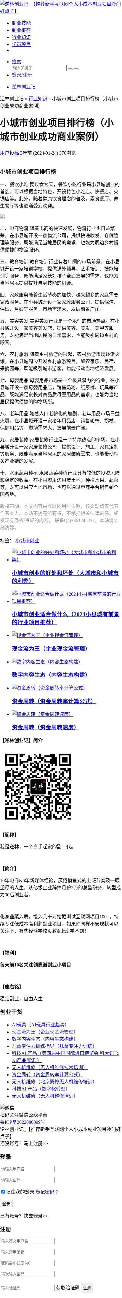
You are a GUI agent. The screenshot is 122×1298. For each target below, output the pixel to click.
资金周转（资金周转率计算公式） (54, 701)
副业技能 (21, 23)
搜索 (16, 61)
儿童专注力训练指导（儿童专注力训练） (54, 1046)
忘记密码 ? (47, 1191)
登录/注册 (22, 74)
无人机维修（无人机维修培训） (45, 1096)
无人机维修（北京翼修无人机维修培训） (54, 1081)
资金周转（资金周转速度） (45, 727)
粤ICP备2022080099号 (22, 1122)
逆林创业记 (24, 86)
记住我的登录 (20, 1191)
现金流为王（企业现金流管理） (51, 649)
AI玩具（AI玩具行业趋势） (40, 1024)
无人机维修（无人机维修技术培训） (50, 1067)
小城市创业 (27, 540)
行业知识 (21, 37)
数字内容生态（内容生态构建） (51, 675)
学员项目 (21, 44)
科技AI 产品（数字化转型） (41, 1088)
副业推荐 (21, 30)
